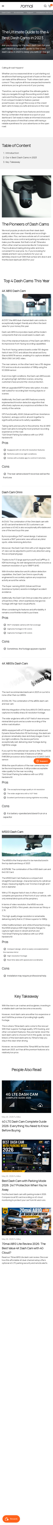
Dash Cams (6, 12)
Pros (5, 443)
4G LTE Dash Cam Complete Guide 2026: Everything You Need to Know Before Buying (25, 1125)
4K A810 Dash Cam (14, 291)
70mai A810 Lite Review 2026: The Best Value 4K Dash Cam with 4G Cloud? (24, 1248)
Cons (5, 466)
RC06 (48, 750)
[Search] (45, 6)
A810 (15, 320)
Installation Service (44, 12)
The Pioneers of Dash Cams (25, 224)
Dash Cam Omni (12, 492)
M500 (8, 860)
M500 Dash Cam (12, 832)
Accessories (19, 12)
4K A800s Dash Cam (15, 663)
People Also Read (26, 1069)
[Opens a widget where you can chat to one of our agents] (42, 761)
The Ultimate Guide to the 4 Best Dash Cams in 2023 (25, 34)
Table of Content (16, 145)
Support (30, 12)
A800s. (23, 695)
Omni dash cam (37, 521)
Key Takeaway (13, 161)
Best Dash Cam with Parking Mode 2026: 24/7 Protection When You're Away (24, 1185)
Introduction (12, 152)
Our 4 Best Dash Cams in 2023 (21, 157)
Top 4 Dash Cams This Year (26, 280)
